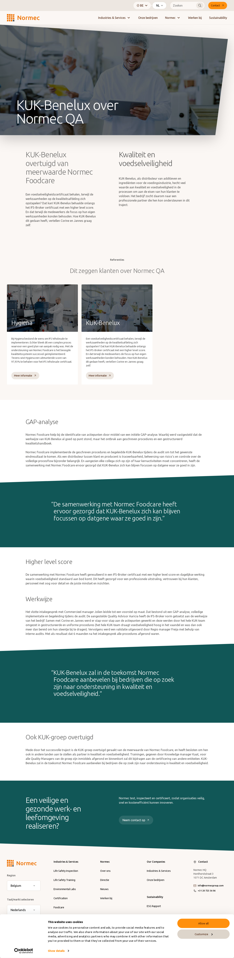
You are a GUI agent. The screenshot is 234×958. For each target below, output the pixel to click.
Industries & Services (112, 17)
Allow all (203, 923)
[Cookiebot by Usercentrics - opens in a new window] (24, 951)
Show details (56, 950)
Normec (170, 17)
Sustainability (218, 17)
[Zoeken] (199, 5)
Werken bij (195, 17)
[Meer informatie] (42, 334)
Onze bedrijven (148, 17)
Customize (201, 934)
